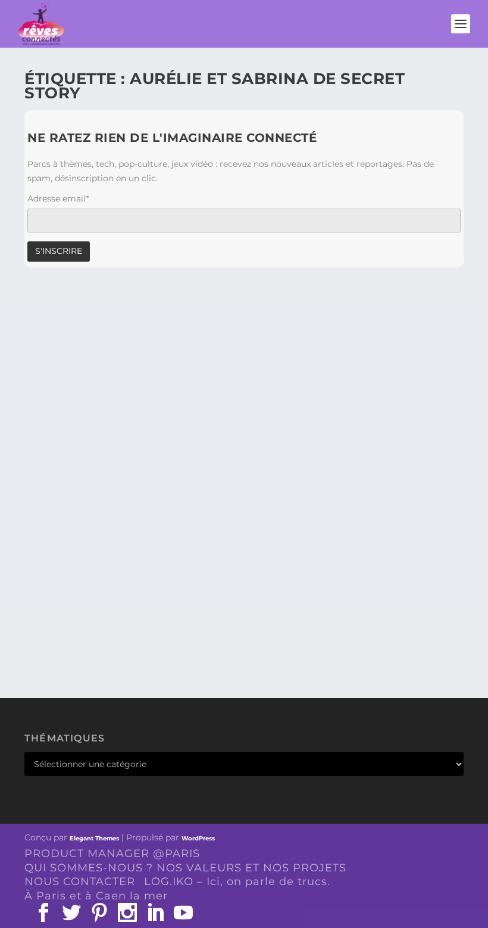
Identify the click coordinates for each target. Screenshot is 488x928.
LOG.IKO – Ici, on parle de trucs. (237, 881)
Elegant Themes (94, 838)
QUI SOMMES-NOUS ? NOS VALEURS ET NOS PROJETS (185, 867)
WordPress (198, 838)
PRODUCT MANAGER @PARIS (112, 853)
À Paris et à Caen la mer (96, 895)
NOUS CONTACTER (79, 881)
